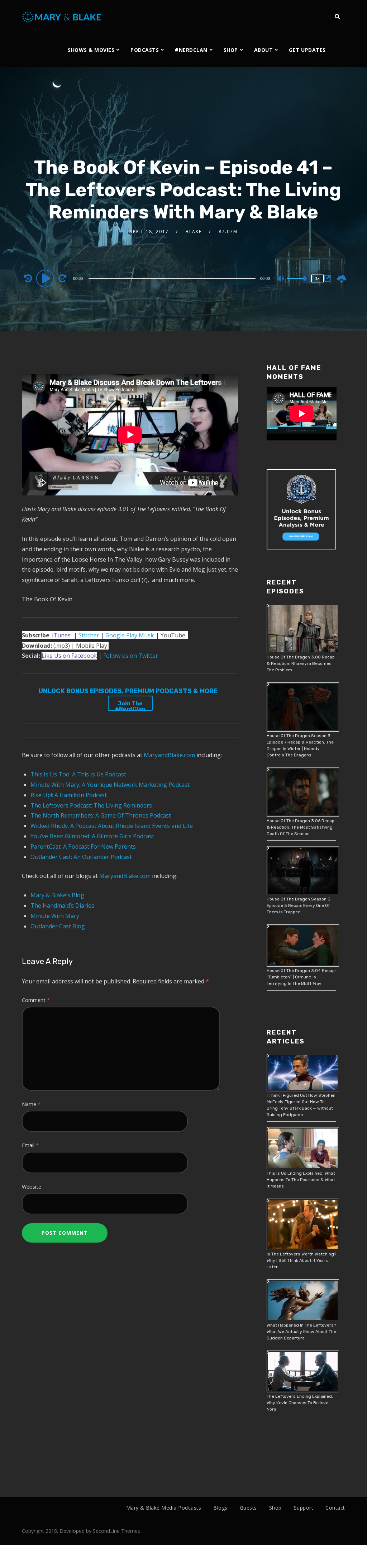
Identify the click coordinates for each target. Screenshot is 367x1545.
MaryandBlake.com (169, 755)
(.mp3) (46, 646)
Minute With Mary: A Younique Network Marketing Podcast (110, 785)
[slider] (297, 284)
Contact (335, 1507)
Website (31, 1186)
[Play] (46, 278)
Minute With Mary (54, 916)
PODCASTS (144, 49)
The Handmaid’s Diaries (62, 905)
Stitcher (88, 635)
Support (304, 1507)
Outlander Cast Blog (57, 926)
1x (317, 278)
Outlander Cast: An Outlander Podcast (81, 857)
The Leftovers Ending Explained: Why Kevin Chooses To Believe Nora (300, 1403)
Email (30, 1145)
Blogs (220, 1507)
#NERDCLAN (191, 49)
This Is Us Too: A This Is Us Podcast (78, 774)
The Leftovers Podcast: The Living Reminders (91, 805)
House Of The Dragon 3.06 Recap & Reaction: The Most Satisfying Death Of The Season (300, 827)
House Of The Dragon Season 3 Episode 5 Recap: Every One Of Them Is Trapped (298, 905)
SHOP (231, 49)
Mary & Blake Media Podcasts (163, 1507)
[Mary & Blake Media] (62, 16)
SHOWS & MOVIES (91, 49)
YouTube (173, 635)
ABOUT (263, 49)
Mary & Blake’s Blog (57, 895)
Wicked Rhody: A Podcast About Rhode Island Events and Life (111, 826)
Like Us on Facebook (69, 656)
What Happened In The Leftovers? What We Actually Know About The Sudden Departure (301, 1332)
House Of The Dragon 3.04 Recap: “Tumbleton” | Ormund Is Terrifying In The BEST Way (301, 977)
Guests (248, 1507)
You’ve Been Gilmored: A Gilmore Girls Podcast (92, 836)
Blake (194, 231)
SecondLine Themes (116, 1530)
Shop (275, 1507)
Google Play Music (130, 635)
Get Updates (307, 49)
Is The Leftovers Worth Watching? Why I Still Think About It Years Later (301, 1260)
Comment (36, 1000)
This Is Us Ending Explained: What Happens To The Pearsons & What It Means (301, 1180)
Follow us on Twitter (130, 656)
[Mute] (281, 279)
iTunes (61, 635)
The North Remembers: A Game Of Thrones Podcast (100, 815)
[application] (173, 278)
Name (31, 1104)
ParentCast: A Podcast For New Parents (83, 846)
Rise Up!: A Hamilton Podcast (68, 795)
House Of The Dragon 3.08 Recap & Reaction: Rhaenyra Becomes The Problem (301, 663)
